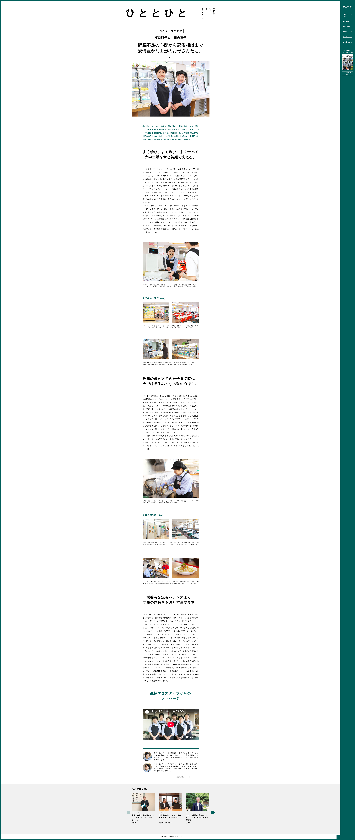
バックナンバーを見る (347, 73)
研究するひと (347, 21)
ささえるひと (347, 37)
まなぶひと (346, 26)
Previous (128, 812)
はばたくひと (347, 31)
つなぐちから (347, 42)
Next (213, 812)
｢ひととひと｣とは (347, 15)
